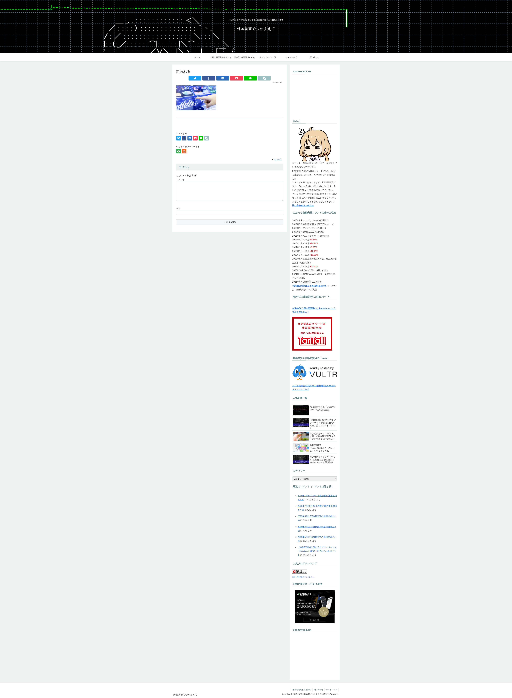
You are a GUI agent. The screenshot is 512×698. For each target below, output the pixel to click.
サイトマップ (331, 690)
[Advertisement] (314, 96)
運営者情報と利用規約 (301, 690)
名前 (178, 208)
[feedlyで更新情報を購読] (178, 151)
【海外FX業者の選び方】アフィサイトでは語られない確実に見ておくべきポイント (317, 551)
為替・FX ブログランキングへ (303, 577)
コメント (180, 179)
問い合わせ (318, 690)
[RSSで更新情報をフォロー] (184, 151)
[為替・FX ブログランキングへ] (299, 573)
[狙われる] (222, 78)
